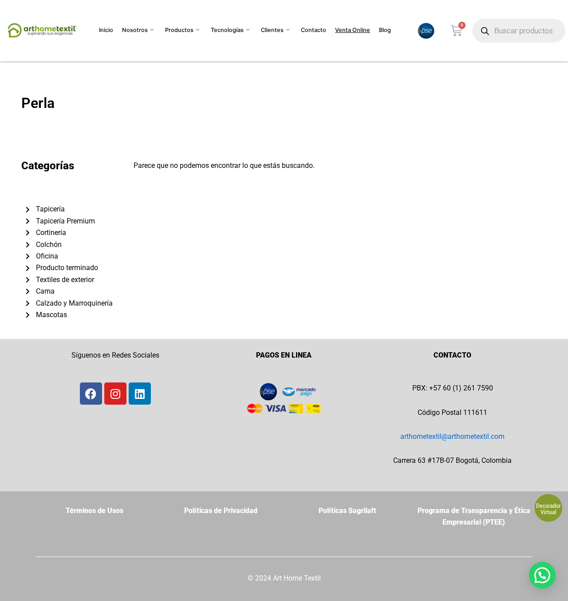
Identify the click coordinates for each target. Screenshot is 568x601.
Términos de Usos (94, 510)
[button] (542, 575)
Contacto (313, 30)
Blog (385, 30)
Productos (179, 30)
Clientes (272, 30)
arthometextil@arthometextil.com (452, 436)
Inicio (106, 30)
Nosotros (135, 30)
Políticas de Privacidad (220, 510)
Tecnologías (227, 30)
